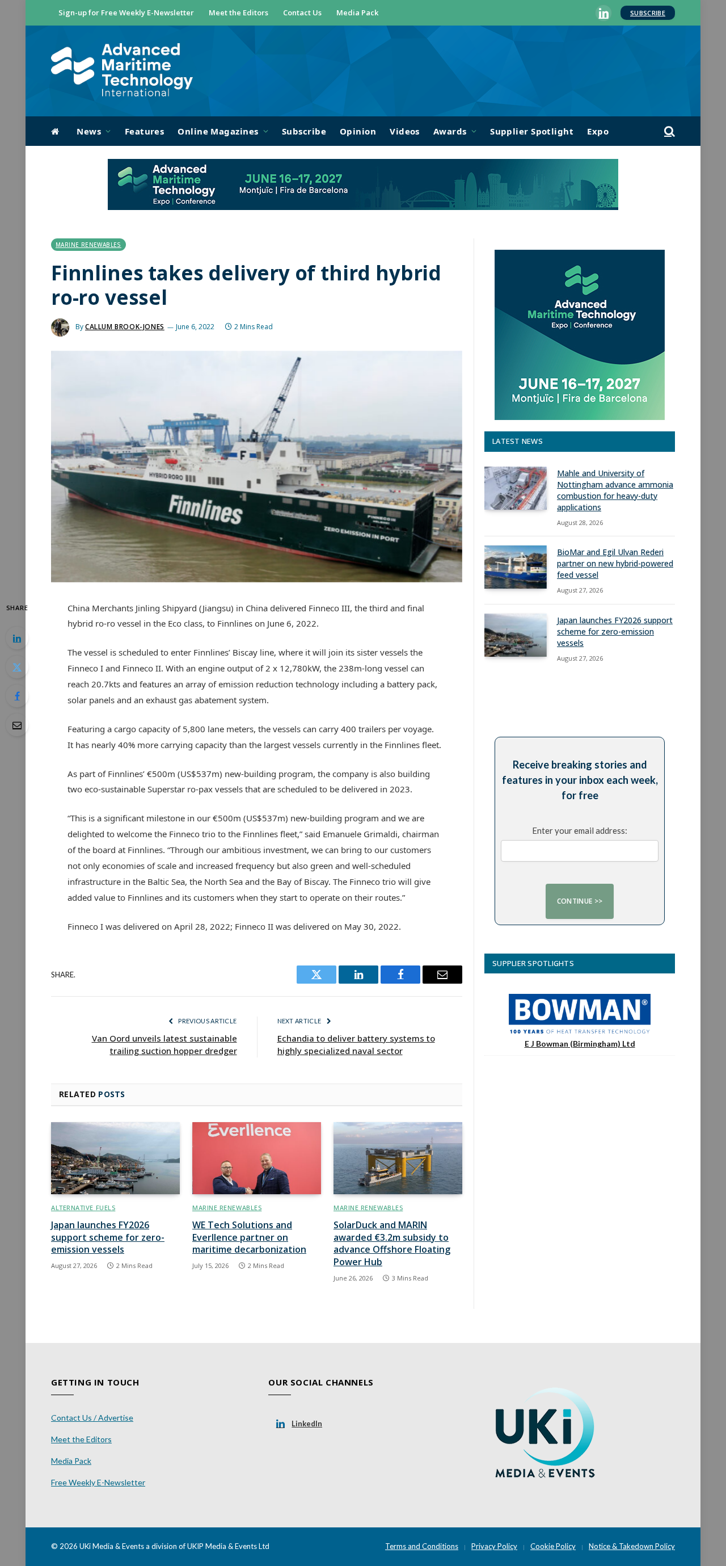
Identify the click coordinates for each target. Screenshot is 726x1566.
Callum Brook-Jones (124, 326)
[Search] (668, 131)
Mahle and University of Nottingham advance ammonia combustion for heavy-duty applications (615, 490)
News (89, 131)
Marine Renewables (88, 245)
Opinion (358, 131)
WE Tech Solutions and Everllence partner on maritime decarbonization (249, 1237)
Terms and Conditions (421, 1546)
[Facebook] (17, 696)
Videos (405, 131)
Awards (450, 131)
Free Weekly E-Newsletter (98, 1482)
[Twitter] (17, 667)
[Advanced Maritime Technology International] (122, 71)
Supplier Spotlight (531, 131)
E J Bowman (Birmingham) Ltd (580, 1043)
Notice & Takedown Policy (632, 1546)
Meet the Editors (238, 12)
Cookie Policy (553, 1546)
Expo (598, 131)
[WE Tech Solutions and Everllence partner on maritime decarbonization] (256, 1158)
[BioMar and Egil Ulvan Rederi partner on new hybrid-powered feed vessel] (515, 567)
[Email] (17, 724)
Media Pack (357, 12)
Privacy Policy (494, 1546)
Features (144, 131)
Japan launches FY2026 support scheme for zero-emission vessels (107, 1237)
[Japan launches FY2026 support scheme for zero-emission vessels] (115, 1158)
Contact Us (302, 12)
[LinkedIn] (17, 638)
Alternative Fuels (83, 1207)
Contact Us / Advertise (92, 1417)
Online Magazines (218, 131)
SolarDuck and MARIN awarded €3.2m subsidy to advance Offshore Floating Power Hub (392, 1243)
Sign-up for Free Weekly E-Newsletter (126, 12)
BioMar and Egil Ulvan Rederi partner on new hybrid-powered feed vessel (615, 563)
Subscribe (647, 13)
